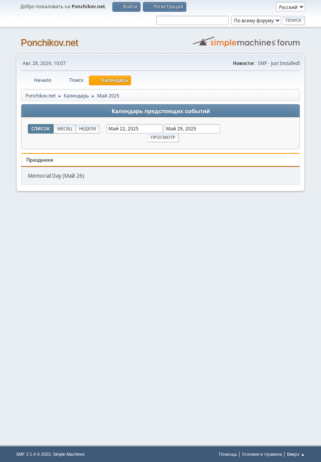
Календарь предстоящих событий (161, 111)
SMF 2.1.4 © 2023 (33, 454)
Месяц (64, 129)
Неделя (87, 129)
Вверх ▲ (296, 454)
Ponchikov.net (49, 42)
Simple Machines (69, 454)
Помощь (228, 454)
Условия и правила (262, 454)
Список (40, 129)
